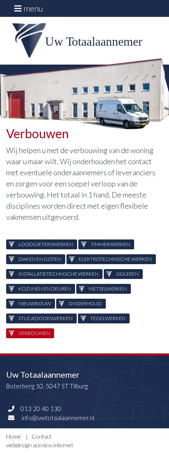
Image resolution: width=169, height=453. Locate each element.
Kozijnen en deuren (44, 289)
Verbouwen (34, 333)
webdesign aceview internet (39, 444)
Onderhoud (85, 303)
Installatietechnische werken (58, 274)
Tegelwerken (108, 318)
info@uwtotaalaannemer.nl (57, 417)
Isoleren (127, 274)
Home (13, 436)
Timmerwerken (110, 244)
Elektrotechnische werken (115, 259)
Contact (42, 436)
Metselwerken (108, 289)
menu (32, 8)
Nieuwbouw (34, 303)
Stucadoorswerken (45, 318)
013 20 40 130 (41, 408)
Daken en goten (39, 259)
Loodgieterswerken (45, 244)
